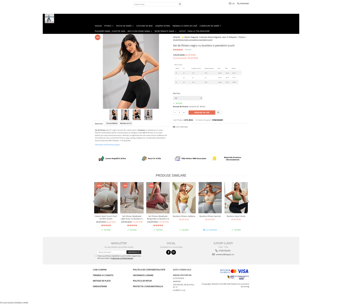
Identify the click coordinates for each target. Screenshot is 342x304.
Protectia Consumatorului (148, 286)
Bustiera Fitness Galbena (184, 216)
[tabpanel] (131, 71)
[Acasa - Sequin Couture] (58, 18)
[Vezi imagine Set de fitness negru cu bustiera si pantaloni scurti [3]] (148, 114)
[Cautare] (180, 4)
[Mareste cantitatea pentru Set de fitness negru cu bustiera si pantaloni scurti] (184, 112)
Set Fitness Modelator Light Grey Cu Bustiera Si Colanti (132, 217)
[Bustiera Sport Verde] (236, 197)
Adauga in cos (201, 112)
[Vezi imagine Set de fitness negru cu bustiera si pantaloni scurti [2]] (137, 114)
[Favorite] (218, 112)
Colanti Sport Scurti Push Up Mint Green (106, 217)
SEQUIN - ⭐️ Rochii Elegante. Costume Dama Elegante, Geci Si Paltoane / (205, 37)
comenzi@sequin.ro (224, 254)
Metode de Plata (102, 280)
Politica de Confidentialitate (122, 258)
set (144, 132)
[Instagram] (173, 252)
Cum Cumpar (100, 269)
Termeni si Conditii (103, 275)
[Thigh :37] (240, 73)
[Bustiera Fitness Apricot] (210, 197)
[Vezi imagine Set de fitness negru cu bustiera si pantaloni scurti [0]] (113, 114)
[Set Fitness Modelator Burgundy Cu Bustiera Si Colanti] (158, 197)
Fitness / (243, 37)
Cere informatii (181, 127)
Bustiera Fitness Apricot (210, 216)
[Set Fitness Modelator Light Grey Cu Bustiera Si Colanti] (132, 197)
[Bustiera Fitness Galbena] (184, 197)
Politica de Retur (142, 280)
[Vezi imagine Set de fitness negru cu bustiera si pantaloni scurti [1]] (125, 114)
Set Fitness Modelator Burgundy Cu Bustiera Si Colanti (158, 217)
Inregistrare (100, 286)
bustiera (141, 130)
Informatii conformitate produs (107, 144)
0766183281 (224, 250)
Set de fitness (100, 130)
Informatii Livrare (143, 275)
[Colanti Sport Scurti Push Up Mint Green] (106, 197)
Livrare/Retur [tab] (112, 123)
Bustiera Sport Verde (236, 216)
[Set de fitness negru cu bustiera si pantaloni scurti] (131, 71)
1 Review (187, 49)
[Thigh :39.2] (240, 77)
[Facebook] (168, 252)
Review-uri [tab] (125, 123)
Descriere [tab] (99, 123)
